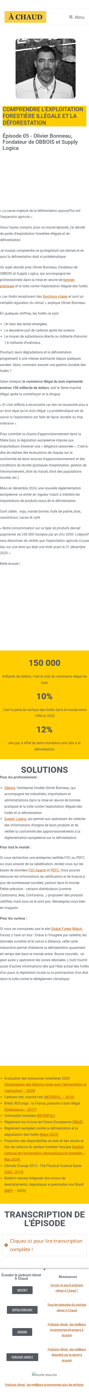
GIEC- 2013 (13, 1172)
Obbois (9, 788)
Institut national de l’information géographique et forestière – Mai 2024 (45, 1153)
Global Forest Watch (66, 929)
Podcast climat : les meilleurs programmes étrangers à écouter (67, 1330)
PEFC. (55, 870)
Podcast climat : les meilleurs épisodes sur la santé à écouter (67, 1355)
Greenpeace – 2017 (20, 1110)
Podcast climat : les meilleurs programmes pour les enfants (44, 1384)
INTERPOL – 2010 (59, 1097)
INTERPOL (46, 1116)
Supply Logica (15, 819)
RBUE (77, 1122)
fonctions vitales (55, 296)
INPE (9, 1191)
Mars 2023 (49, 1135)
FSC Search (37, 870)
